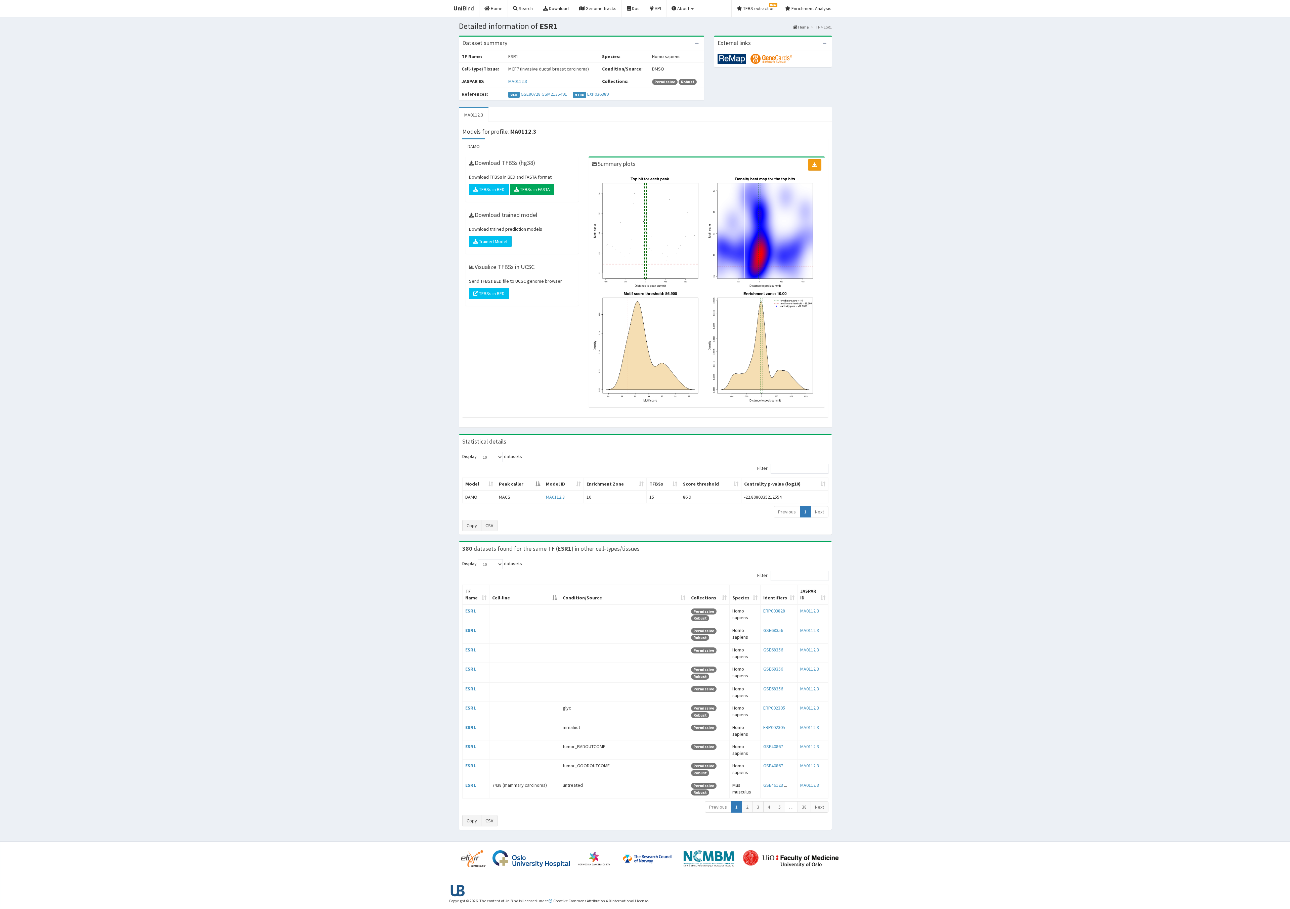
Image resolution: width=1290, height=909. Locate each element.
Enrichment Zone (605, 484)
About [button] (683, 8)
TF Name (471, 594)
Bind (464, 8)
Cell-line (501, 598)
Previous (787, 512)
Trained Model (492, 241)
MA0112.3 (517, 81)
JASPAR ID (808, 594)
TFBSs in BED (491, 189)
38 (804, 807)
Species (740, 598)
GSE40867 (773, 746)
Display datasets (492, 457)
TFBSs (656, 484)
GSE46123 (773, 785)
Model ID (555, 484)
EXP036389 (598, 94)
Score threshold (701, 484)
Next (819, 512)
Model (472, 484)
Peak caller (511, 484)
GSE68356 (773, 630)
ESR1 (470, 611)
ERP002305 (774, 708)
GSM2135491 (554, 94)
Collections (703, 598)
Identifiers (775, 598)
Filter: (763, 468)
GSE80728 (531, 94)
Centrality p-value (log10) (772, 484)
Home (803, 27)
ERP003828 (774, 611)
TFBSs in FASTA (534, 189)
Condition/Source (582, 598)
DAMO (474, 146)
